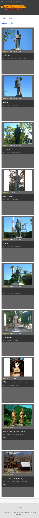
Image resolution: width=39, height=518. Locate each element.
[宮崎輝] (18, 227)
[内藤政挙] (18, 39)
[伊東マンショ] (18, 180)
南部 (10, 18)
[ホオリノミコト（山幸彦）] (18, 462)
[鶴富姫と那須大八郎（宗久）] (18, 415)
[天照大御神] (18, 321)
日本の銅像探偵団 (19, 7)
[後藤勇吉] (18, 86)
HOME (19, 507)
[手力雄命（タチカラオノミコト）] (18, 367)
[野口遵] (18, 274)
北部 (4, 18)
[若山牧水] (18, 133)
